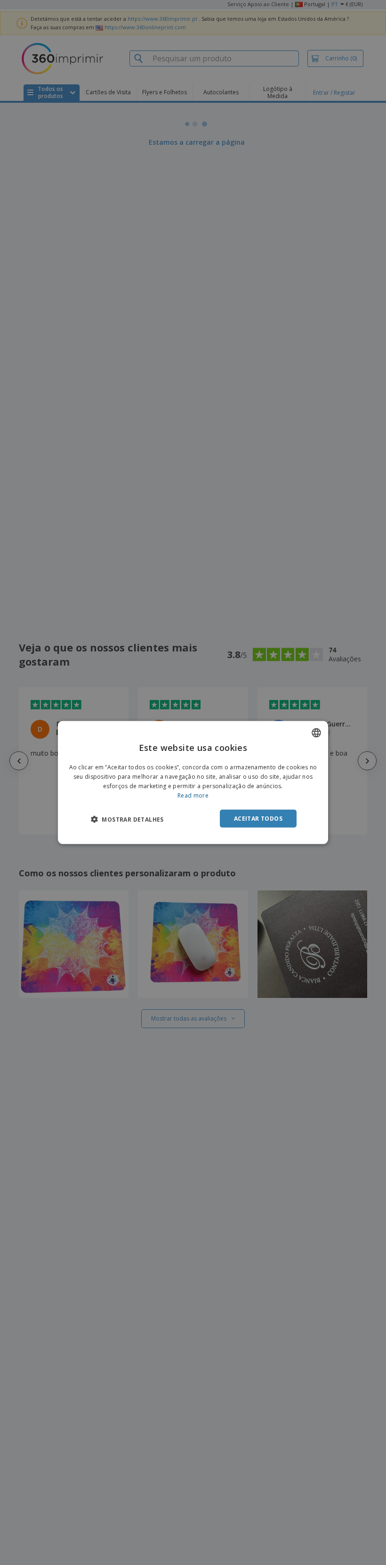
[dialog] (193, 782)
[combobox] (316, 733)
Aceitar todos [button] (258, 818)
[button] (127, 819)
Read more (193, 795)
